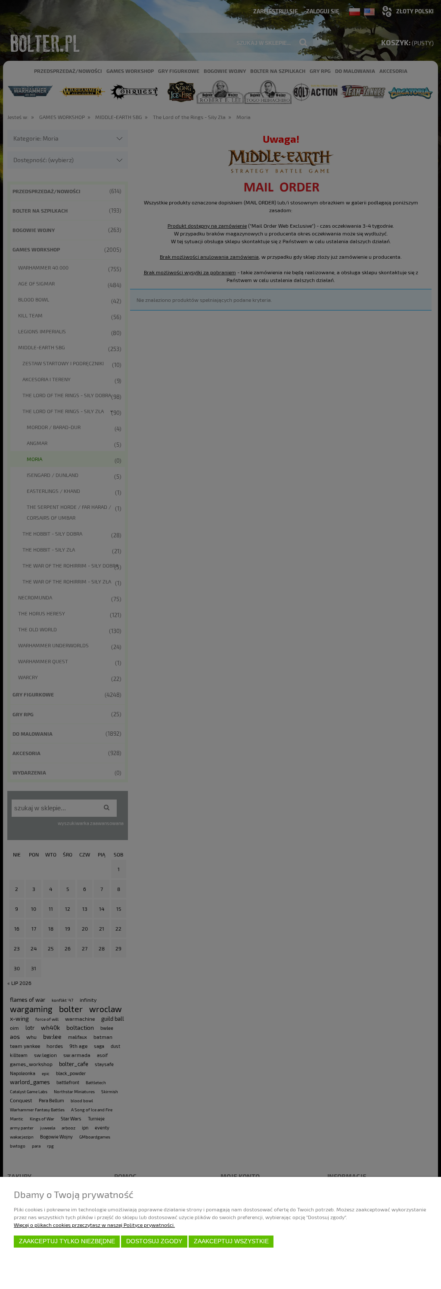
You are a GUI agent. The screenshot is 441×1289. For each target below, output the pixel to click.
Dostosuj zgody (154, 1241)
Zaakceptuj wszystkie (231, 1241)
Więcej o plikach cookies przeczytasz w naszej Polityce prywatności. (94, 1225)
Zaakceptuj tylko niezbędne (67, 1241)
